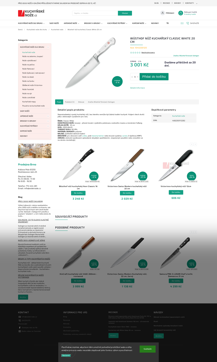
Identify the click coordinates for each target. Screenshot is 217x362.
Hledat (125, 13)
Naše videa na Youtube (31, 331)
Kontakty (189, 3)
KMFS (139, 136)
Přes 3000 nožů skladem (30, 201)
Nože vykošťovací (29, 60)
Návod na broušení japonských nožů (169, 317)
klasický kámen (98, 136)
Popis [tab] (59, 102)
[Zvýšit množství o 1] (138, 77)
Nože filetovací (28, 69)
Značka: (186, 56)
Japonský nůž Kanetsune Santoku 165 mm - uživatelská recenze (128, 322)
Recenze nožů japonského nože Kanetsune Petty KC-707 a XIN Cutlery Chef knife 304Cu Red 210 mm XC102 (129, 317)
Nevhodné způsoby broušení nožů (168, 326)
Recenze (166, 3)
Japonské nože (26, 116)
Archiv (23, 297)
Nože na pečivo (28, 64)
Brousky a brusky (28, 121)
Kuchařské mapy (29, 102)
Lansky (125, 136)
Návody (177, 3)
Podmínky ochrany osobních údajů (77, 334)
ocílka (84, 136)
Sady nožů (24, 111)
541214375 (26, 320)
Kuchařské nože (28, 52)
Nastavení (66, 355)
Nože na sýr (27, 93)
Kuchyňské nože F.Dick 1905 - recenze (122, 326)
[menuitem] (32, 23)
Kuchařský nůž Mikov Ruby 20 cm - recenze (124, 330)
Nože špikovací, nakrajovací (33, 73)
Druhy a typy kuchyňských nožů (34, 259)
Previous (192, 144)
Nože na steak (28, 77)
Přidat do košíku (154, 76)
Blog (156, 3)
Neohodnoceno (148, 52)
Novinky (24, 136)
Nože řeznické (28, 89)
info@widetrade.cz (29, 317)
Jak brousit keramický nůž (165, 330)
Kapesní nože (26, 131)
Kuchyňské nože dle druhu (32, 47)
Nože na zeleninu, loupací (32, 56)
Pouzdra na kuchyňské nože (33, 106)
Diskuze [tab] (81, 102)
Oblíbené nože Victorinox (32, 85)
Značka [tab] (101, 102)
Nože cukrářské (28, 97)
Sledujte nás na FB (29, 327)
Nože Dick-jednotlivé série (31, 240)
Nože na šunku (28, 81)
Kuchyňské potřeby (29, 126)
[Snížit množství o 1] (132, 77)
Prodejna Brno (27, 164)
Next (196, 144)
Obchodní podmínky (71, 331)
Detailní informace (137, 88)
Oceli (156, 321)
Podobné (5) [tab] (70, 102)
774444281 (22, 324)
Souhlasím (148, 349)
